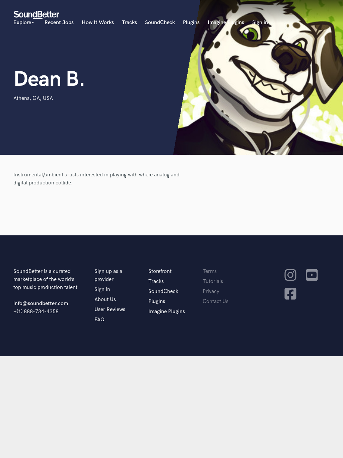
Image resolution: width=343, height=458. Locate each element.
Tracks (129, 22)
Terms (210, 271)
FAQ (99, 320)
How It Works (98, 22)
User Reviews (109, 309)
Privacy (211, 291)
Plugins (191, 22)
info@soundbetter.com (40, 303)
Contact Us (215, 301)
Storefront (160, 271)
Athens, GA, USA (33, 98)
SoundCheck (160, 22)
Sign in (260, 22)
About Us (105, 299)
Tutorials (213, 281)
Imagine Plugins (226, 22)
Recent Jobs (59, 22)
